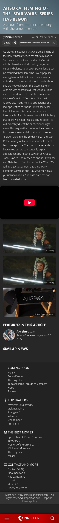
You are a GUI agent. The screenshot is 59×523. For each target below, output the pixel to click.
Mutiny (11, 372)
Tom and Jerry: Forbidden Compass (27, 383)
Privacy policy (29, 501)
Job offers (13, 480)
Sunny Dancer (15, 376)
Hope (11, 387)
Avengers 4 (14, 412)
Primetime (14, 423)
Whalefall (13, 416)
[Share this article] (14, 42)
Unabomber (15, 419)
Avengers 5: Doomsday (20, 404)
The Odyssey (15, 452)
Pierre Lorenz (13, 37)
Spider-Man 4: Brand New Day (25, 437)
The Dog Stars (15, 380)
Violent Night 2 (16, 408)
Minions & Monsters (19, 448)
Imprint (47, 498)
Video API (13, 484)
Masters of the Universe (21, 444)
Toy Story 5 (14, 440)
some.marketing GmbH (37, 495)
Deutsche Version (17, 488)
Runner (12, 391)
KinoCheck (11, 495)
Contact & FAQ (16, 469)
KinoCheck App (16, 472)
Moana (11, 455)
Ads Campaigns (16, 476)
